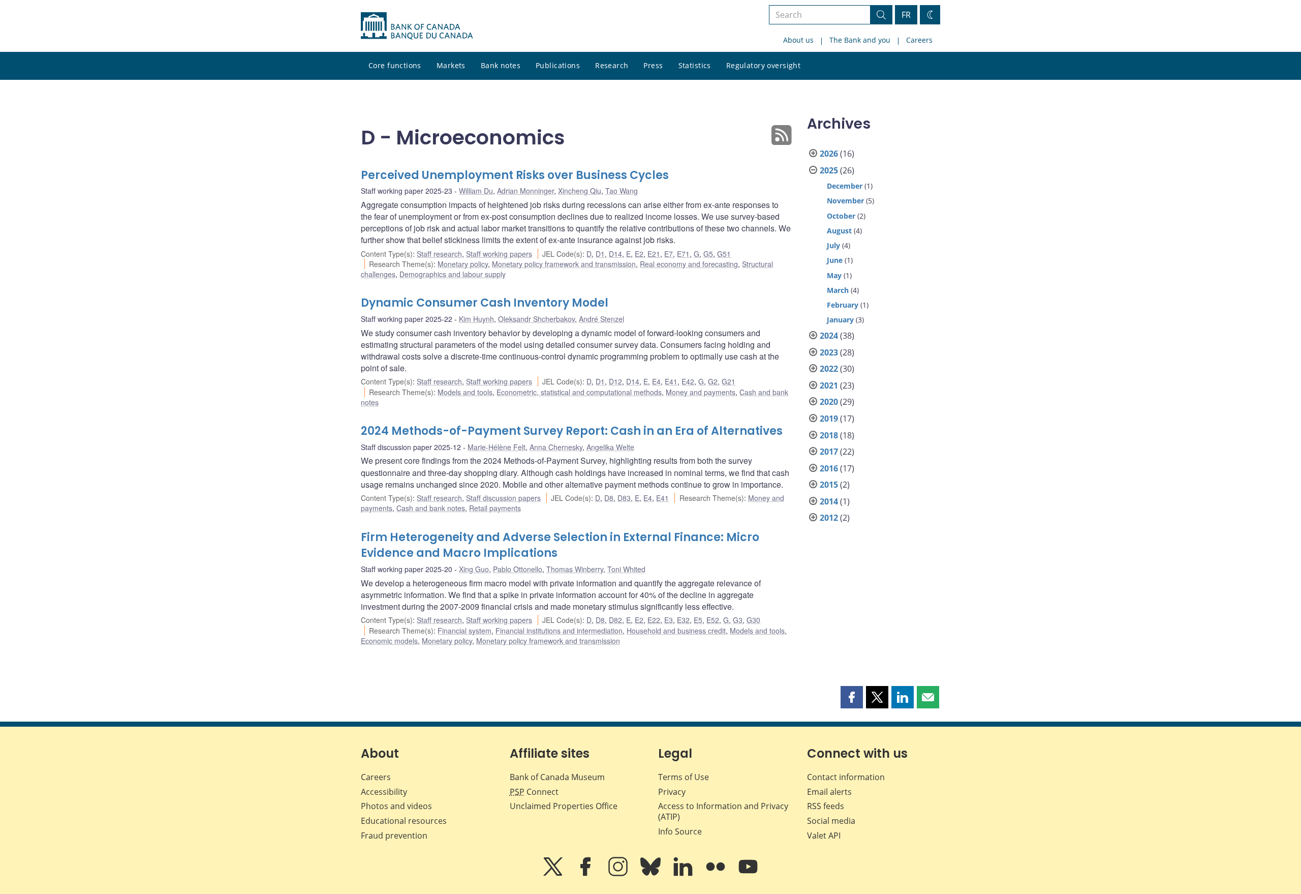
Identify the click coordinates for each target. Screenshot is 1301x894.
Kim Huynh (476, 319)
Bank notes (500, 65)
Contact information (846, 777)
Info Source (680, 831)
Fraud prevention (394, 835)
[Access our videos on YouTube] (748, 873)
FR (906, 14)
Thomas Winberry (574, 569)
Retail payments (495, 508)
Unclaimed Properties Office (563, 806)
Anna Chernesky (556, 447)
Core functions (394, 65)
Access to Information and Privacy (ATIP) (723, 811)
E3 (668, 620)
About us (798, 40)
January (840, 319)
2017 (829, 451)
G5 (708, 254)
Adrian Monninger (525, 191)
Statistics (694, 65)
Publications (558, 65)
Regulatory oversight (763, 65)
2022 (829, 368)
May (834, 275)
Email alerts (829, 791)
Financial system (464, 630)
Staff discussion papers (503, 498)
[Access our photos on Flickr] (716, 873)
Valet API (824, 835)
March (838, 290)
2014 (829, 501)
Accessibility (384, 791)
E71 (683, 254)
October (841, 216)
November (845, 200)
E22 (653, 620)
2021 (829, 385)
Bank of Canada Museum (557, 777)
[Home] (417, 26)
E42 (688, 381)
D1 (600, 254)
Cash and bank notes (430, 508)
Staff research (439, 254)
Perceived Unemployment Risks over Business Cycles (515, 175)
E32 (683, 620)
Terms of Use (683, 777)
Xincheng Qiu (579, 191)
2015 (829, 484)
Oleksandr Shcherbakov (536, 319)
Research (611, 65)
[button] (852, 697)
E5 (698, 620)
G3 (737, 620)
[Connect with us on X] (554, 873)
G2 (713, 381)
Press (653, 65)
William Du (476, 191)
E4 (656, 381)
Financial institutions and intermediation (559, 630)
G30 (753, 620)
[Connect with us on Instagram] (619, 873)
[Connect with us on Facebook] (586, 873)
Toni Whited (626, 569)
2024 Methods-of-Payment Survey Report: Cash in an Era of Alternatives (572, 431)
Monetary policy (463, 264)
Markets (451, 65)
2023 (829, 352)
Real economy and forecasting (689, 264)
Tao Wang (621, 191)
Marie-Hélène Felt (496, 447)
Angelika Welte (610, 447)
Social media (831, 820)
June (835, 260)
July (833, 245)
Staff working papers (499, 254)
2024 (829, 335)
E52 (712, 620)
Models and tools (465, 392)
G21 (728, 381)
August (839, 230)
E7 (668, 254)
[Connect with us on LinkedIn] (684, 873)
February (842, 305)
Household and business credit (676, 630)
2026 (829, 153)
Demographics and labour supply (452, 274)
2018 (829, 435)
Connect (534, 791)
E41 (671, 381)
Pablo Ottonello (517, 569)
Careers (919, 40)
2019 (829, 418)
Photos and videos (396, 806)
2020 (829, 401)
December (844, 186)
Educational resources (404, 820)
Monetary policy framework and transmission (564, 264)
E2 (639, 254)
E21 (653, 254)
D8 (608, 498)
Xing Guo (474, 569)
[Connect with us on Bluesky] (651, 873)
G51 (724, 254)
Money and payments (700, 392)
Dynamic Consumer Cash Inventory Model (484, 303)
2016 (829, 468)
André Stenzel (601, 319)
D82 (615, 620)
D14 (615, 254)
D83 (624, 498)
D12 (615, 381)
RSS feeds (825, 806)
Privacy (672, 791)
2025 (829, 170)
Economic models (389, 641)
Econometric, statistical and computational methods (579, 392)
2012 (829, 517)
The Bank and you (859, 40)
